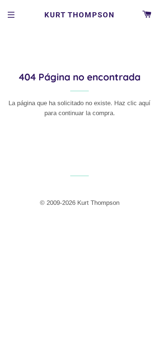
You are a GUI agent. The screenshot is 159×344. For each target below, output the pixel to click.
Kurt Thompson (79, 14)
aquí (144, 103)
